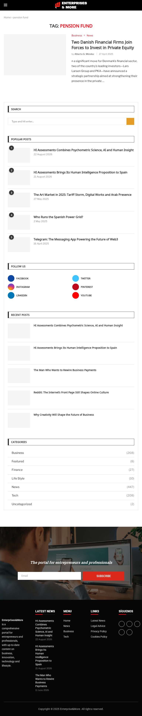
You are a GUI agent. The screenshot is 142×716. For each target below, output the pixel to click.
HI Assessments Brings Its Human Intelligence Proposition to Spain (80, 172)
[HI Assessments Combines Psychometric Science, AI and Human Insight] (19, 155)
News (73, 487)
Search (130, 121)
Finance (73, 470)
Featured (73, 461)
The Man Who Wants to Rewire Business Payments (65, 370)
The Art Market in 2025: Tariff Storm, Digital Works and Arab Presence (82, 195)
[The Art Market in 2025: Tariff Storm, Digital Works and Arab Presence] (19, 200)
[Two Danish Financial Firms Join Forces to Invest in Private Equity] (35, 54)
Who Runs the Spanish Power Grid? (58, 217)
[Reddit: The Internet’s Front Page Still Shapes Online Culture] (19, 398)
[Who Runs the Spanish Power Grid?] (19, 222)
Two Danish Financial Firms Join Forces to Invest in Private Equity (103, 44)
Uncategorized (73, 504)
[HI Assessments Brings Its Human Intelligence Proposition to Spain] (19, 177)
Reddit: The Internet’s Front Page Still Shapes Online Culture (71, 392)
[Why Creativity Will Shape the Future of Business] (19, 420)
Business (73, 453)
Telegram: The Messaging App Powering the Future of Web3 (76, 239)
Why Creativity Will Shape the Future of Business (64, 414)
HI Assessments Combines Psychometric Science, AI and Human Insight (84, 150)
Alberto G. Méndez (84, 54)
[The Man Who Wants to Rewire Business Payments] (19, 375)
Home (7, 17)
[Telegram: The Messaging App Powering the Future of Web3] (19, 244)
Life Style (73, 478)
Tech (73, 495)
